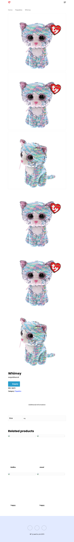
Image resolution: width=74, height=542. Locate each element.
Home (10, 10)
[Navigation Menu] (65, 2)
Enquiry (15, 384)
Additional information (37, 405)
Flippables (18, 10)
